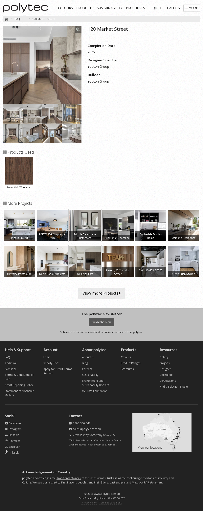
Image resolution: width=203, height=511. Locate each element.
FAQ (7, 357)
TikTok (13, 452)
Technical (10, 363)
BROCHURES (135, 8)
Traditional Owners (68, 478)
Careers (87, 369)
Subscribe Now (101, 322)
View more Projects (100, 293)
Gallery (164, 357)
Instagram (15, 429)
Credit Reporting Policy (19, 385)
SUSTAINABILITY (110, 8)
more (193, 8)
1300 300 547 (81, 423)
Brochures (127, 369)
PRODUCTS (84, 8)
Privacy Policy (89, 502)
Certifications (168, 381)
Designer (165, 369)
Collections (166, 375)
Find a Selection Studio (174, 386)
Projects (165, 363)
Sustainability (90, 375)
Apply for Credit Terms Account (57, 371)
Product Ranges (131, 363)
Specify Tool (51, 363)
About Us (88, 357)
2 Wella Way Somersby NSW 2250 (94, 435)
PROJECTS (156, 8)
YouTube (14, 447)
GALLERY (173, 8)
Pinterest (14, 441)
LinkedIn (13, 435)
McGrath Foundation (94, 391)
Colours (126, 357)
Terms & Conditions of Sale (19, 377)
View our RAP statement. (147, 482)
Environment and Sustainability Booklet (95, 383)
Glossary (10, 369)
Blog (85, 363)
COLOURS (65, 8)
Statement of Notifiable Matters (19, 393)
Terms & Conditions (110, 502)
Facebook (14, 423)
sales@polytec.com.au (86, 429)
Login (46, 357)
